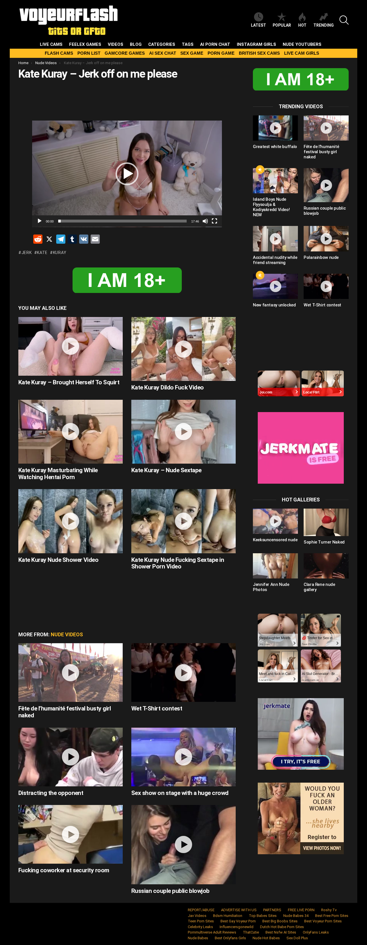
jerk (27, 252)
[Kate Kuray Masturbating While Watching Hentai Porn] (70, 432)
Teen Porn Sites (201, 921)
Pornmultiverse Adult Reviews (212, 932)
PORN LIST (88, 53)
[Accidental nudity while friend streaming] (275, 238)
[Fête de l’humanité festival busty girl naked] (70, 672)
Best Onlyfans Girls (230, 938)
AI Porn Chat (215, 44)
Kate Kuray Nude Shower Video (58, 559)
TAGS (188, 44)
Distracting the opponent (50, 793)
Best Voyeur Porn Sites (323, 921)
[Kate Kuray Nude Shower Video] (70, 521)
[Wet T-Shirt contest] (183, 672)
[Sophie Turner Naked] (326, 522)
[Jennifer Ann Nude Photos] (275, 565)
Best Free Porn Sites (331, 916)
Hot (302, 25)
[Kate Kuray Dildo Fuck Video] (183, 349)
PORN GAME (221, 53)
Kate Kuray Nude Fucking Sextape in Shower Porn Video (177, 563)
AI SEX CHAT (162, 53)
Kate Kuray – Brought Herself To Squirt (68, 382)
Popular (282, 25)
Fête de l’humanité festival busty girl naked (64, 712)
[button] (127, 173)
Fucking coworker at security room (63, 870)
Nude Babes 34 (296, 916)
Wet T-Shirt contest (156, 708)
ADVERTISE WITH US (239, 910)
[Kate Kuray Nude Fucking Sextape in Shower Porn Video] (183, 521)
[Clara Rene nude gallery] (326, 565)
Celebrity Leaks (200, 927)
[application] (127, 174)
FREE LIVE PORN (301, 910)
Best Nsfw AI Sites (281, 932)
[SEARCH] (344, 20)
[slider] (122, 221)
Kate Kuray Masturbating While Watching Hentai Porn (58, 474)
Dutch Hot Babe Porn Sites (282, 927)
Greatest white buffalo (275, 146)
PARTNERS (272, 910)
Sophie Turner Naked (324, 542)
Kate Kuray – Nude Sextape (166, 470)
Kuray (59, 252)
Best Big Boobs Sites (280, 921)
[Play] (39, 221)
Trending (323, 25)
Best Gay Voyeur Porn (238, 921)
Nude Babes (198, 938)
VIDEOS (115, 44)
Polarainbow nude (321, 257)
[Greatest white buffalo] (275, 128)
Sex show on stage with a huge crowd (180, 793)
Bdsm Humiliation (227, 916)
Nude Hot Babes (266, 938)
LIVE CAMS (51, 44)
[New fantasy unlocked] (275, 286)
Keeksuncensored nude (275, 539)
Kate (42, 252)
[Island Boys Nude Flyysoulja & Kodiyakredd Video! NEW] (275, 180)
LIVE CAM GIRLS (301, 53)
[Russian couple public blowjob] (183, 844)
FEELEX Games (85, 44)
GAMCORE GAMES (125, 53)
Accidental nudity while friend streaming (275, 260)
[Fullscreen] (214, 221)
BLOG (136, 44)
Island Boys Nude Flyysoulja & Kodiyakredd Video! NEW (271, 207)
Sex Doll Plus (297, 938)
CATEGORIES (161, 44)
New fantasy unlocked (274, 305)
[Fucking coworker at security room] (70, 834)
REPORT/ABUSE (201, 910)
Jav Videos (197, 916)
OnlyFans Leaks (316, 932)
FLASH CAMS (59, 53)
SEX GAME (191, 53)
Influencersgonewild (236, 927)
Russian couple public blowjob (170, 890)
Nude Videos (67, 634)
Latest (258, 25)
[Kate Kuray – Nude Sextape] (183, 432)
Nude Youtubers (302, 44)
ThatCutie (251, 932)
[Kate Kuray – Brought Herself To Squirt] (70, 346)
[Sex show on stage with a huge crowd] (183, 757)
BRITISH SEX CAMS (259, 53)
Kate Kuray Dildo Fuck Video (167, 387)
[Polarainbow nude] (326, 238)
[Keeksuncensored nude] (275, 521)
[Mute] (205, 221)
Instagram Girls (256, 44)
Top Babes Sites (263, 916)
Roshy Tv (329, 910)
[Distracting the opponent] (70, 757)
